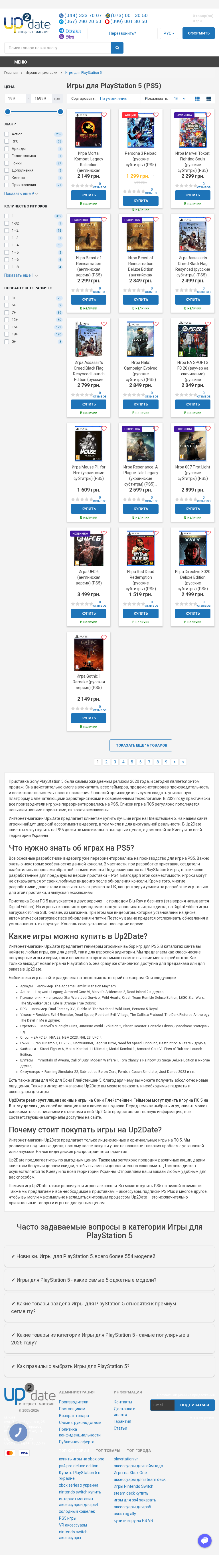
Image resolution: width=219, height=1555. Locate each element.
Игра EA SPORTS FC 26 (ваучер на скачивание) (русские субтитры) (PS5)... (193, 374)
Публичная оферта (76, 1442)
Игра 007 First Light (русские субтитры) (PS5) (192, 473)
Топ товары (108, 1450)
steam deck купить (131, 1493)
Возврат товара (74, 1415)
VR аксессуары (73, 1525)
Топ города (139, 1450)
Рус (168, 33)
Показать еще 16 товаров (141, 745)
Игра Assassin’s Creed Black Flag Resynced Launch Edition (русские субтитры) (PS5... (89, 374)
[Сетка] (197, 98)
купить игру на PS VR (133, 1520)
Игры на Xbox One (130, 1472)
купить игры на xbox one (81, 1459)
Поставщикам (72, 1409)
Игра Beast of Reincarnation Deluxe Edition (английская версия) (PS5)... (141, 269)
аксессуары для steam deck (140, 1479)
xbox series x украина (78, 1485)
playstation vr (126, 1459)
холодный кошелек (77, 1511)
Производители (73, 1402)
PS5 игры (67, 1518)
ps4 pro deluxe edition (78, 1466)
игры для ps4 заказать (135, 1500)
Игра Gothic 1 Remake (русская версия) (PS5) (89, 682)
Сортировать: (79, 99)
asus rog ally (125, 1513)
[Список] (209, 98)
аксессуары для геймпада (138, 1466)
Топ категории (74, 1450)
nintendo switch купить (80, 1492)
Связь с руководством (80, 1422)
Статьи (120, 1428)
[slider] (7, 111)
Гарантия (122, 1421)
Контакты (123, 1402)
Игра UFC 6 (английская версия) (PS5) (89, 577)
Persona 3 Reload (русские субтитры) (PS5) (141, 159)
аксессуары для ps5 (132, 1507)
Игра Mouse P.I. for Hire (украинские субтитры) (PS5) (89, 473)
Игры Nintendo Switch (133, 1486)
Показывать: (153, 99)
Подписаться (194, 1405)
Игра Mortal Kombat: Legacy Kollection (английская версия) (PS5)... (88, 164)
